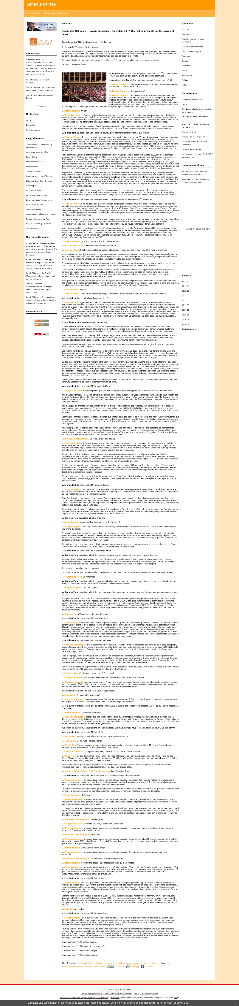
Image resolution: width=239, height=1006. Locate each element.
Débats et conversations (192, 47)
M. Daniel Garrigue (118, 84)
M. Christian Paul (70, 289)
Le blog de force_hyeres (36, 195)
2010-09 (185, 315)
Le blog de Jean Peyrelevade (39, 200)
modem (65, 967)
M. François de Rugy (72, 390)
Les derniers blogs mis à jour (93, 993)
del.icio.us (119, 967)
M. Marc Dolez (68, 909)
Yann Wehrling (32, 229)
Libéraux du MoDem (35, 205)
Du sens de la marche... (192, 149)
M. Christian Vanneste (72, 645)
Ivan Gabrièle (32, 167)
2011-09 (185, 296)
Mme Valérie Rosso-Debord (75, 771)
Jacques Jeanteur (34, 171)
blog (176, 998)
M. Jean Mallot (69, 695)
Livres (184, 70)
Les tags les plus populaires (146, 993)
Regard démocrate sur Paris (38, 219)
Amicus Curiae (41, 4)
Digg (137, 967)
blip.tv (28, 120)
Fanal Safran (31, 157)
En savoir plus (181, 1003)
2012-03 (185, 281)
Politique (186, 80)
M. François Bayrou (71, 137)
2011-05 (185, 300)
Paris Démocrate (33, 130)
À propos (42, 106)
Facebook (148, 967)
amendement (99, 967)
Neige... (185, 104)
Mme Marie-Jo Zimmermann (75, 819)
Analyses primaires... (191, 132)
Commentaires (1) (151, 963)
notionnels (87, 967)
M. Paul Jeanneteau (100, 771)
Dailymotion (31, 125)
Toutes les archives (190, 329)
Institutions (186, 66)
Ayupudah (186, 179)
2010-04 (185, 324)
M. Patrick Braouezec (119, 91)
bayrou (170, 963)
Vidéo (184, 85)
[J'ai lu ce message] (235, 1002)
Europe (185, 61)
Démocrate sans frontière (37, 152)
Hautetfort (127, 989)
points (79, 967)
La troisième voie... (34, 190)
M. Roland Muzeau (71, 111)
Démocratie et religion (191, 51)
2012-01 (185, 286)
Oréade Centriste (33, 209)
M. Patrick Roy (68, 736)
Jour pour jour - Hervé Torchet (39, 176)
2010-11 (185, 310)
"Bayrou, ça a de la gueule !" (194, 137)
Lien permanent (135, 963)
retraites (72, 967)
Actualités (186, 34)
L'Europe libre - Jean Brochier (39, 181)
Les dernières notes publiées (119, 993)
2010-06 (185, 319)
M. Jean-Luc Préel (70, 204)
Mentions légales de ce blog (96, 998)
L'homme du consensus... (193, 100)
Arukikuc (185, 172)
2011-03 (185, 305)
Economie (186, 56)
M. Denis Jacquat (70, 302)
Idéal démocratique (34, 162)
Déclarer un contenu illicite (71, 998)
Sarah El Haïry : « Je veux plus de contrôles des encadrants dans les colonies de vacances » (41, 300)
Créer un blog (113, 989)
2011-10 (185, 291)
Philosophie (187, 75)
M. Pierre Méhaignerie (72, 780)
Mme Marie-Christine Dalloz (75, 439)
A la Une (185, 29)
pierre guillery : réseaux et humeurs (41, 214)
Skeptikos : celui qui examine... (39, 224)
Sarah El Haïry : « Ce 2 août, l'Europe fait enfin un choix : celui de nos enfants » (40, 276)
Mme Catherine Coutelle (73, 246)
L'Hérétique (31, 186)
